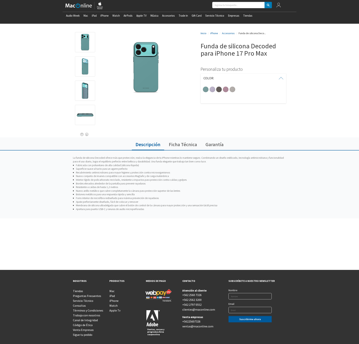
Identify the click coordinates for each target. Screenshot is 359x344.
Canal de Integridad (85, 320)
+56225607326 (191, 321)
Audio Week (73, 15)
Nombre (232, 290)
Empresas (233, 15)
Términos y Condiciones (88, 310)
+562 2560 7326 (192, 295)
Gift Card (197, 15)
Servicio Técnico (214, 15)
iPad (94, 15)
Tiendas (247, 15)
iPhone (104, 15)
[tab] (243, 78)
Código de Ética (83, 325)
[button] (243, 78)
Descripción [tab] (148, 144)
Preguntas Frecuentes (87, 296)
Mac (85, 15)
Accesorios (168, 15)
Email (231, 304)
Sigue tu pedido (82, 335)
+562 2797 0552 (192, 304)
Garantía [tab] (214, 144)
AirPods (128, 15)
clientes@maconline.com (197, 309)
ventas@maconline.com (197, 326)
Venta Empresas (83, 330)
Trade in (183, 15)
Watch (116, 15)
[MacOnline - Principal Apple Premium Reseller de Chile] (84, 6)
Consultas (79, 305)
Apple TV (141, 15)
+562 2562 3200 (192, 300)
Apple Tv (114, 310)
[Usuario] (279, 6)
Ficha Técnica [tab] (183, 144)
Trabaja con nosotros (86, 315)
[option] (85, 44)
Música (154, 15)
